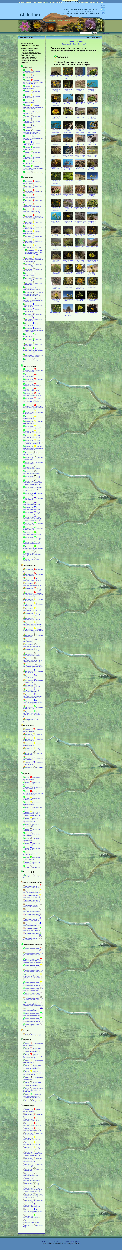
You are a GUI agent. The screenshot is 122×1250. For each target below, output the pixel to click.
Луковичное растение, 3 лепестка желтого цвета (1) (32, 891)
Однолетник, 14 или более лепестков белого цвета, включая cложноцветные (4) (32, 660)
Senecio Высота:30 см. (56, 143)
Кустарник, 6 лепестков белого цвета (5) (32, 284)
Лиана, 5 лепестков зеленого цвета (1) (31, 858)
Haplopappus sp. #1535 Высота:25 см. (56, 117)
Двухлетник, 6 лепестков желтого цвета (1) (33, 744)
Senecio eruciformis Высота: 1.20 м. (68, 286)
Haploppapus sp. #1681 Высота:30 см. (80, 131)
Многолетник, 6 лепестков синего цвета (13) (31, 508)
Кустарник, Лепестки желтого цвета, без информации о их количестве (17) (33, 260)
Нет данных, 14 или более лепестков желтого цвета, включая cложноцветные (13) (33, 1154)
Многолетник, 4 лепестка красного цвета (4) (33, 380)
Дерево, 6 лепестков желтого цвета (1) (31, 97)
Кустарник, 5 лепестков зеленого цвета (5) (32, 345)
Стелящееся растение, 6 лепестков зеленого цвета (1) (33, 1014)
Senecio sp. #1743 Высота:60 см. (92, 235)
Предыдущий (66, 44)
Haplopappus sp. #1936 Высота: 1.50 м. (56, 301)
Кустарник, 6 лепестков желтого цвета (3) (32, 241)
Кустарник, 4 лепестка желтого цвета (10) (32, 232)
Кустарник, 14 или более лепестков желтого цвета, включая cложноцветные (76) (33, 253)
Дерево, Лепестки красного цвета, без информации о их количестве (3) (33, 82)
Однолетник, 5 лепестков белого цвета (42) (31, 645)
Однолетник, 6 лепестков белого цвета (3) (31, 650)
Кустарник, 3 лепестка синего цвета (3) (32, 310)
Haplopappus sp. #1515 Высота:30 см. (92, 117)
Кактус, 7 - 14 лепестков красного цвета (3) (33, 1044)
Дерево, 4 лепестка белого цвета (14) (31, 117)
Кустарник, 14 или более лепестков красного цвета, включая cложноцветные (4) (33, 211)
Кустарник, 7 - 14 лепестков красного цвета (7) (32, 206)
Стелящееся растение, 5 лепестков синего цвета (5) (33, 1009)
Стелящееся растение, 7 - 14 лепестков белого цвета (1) (33, 998)
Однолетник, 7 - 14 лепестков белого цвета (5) (31, 654)
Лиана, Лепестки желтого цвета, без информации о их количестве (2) (33, 820)
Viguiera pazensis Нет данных (92, 313)
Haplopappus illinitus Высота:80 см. (80, 247)
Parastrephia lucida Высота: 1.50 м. (68, 300)
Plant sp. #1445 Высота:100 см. (56, 273)
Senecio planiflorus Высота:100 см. (68, 273)
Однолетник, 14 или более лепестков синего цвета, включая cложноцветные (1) (32, 696)
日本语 (78, 1242)
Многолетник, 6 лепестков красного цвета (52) (32, 389)
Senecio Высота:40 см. (80, 181)
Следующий (82, 44)
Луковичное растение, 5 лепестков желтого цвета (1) (32, 896)
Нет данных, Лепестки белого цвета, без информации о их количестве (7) (33, 1196)
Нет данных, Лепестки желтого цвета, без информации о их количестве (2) (33, 1160)
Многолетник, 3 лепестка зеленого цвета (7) (33, 524)
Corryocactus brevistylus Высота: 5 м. (68, 314)
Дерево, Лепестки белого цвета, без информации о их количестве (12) (33, 138)
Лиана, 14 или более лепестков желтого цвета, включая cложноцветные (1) (31, 814)
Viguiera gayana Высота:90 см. (80, 260)
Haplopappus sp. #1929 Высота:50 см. (68, 209)
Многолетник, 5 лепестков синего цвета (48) (31, 503)
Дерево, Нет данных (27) (34, 173)
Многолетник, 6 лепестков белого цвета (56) (31, 472)
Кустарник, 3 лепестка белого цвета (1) (32, 269)
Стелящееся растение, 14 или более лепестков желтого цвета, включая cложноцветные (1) (33, 977)
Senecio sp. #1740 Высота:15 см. (92, 76)
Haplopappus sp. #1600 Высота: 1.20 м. (56, 287)
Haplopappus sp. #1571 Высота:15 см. (68, 77)
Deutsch (56, 1242)
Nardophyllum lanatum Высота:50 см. (80, 208)
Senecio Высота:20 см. (68, 103)
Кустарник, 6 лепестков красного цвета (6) (32, 201)
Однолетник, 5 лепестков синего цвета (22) (31, 686)
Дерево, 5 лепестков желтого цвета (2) (31, 92)
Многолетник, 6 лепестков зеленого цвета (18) (32, 538)
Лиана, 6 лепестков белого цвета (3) (31, 834)
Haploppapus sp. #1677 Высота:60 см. (92, 222)
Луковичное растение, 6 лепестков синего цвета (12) (32, 924)
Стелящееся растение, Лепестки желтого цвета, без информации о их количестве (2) (33, 984)
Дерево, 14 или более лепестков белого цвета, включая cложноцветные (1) (32, 132)
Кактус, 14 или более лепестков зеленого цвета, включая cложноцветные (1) (32, 1096)
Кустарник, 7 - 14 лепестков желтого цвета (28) (32, 246)
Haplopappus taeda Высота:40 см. (68, 181)
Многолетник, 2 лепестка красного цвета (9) (33, 370)
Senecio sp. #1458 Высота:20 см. (92, 103)
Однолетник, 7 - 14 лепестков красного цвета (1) (32, 589)
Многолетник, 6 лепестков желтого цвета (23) (32, 431)
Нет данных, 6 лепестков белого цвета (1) (31, 1179)
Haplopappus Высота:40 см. (80, 168)
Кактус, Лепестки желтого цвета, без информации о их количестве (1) (33, 1073)
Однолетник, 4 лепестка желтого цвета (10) (33, 604)
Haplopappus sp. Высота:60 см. (68, 221)
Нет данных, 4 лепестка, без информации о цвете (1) (33, 1221)
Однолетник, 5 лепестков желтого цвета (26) (32, 609)
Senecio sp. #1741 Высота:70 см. (68, 247)
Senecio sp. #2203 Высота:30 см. (92, 155)
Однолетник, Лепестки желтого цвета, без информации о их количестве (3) (33, 630)
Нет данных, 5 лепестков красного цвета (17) (32, 1119)
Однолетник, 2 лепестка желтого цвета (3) (33, 600)
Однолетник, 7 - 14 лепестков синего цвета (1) (31, 690)
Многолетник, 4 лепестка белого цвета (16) (33, 463)
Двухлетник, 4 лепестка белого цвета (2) (32, 754)
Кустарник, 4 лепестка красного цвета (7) (32, 191)
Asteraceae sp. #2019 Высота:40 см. (56, 168)
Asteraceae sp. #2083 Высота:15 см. (56, 76)
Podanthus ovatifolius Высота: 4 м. (56, 313)
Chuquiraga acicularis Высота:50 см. (68, 195)
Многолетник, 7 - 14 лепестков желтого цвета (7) (31, 436)
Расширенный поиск (104, 33)
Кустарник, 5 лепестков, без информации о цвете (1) (33, 355)
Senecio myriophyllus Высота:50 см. (92, 208)
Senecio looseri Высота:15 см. (80, 76)
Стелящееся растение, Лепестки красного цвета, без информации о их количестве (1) (33, 961)
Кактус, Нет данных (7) (33, 1101)
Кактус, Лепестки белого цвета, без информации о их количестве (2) (33, 1090)
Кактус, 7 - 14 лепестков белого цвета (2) (33, 1078)
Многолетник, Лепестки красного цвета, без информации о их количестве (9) (33, 407)
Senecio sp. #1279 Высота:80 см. (68, 260)
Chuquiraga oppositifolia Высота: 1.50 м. (80, 287)
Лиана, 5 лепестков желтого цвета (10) (31, 798)
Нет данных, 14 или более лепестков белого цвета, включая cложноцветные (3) (32, 1189)
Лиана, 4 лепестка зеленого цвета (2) (31, 853)
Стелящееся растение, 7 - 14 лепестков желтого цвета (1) (33, 970)
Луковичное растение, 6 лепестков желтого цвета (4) (32, 901)
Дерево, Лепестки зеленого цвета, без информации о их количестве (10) (33, 168)
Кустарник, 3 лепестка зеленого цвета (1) (32, 335)
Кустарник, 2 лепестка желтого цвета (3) (32, 223)
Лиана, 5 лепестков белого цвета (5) (31, 830)
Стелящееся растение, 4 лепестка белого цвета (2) (33, 989)
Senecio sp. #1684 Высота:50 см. (56, 221)
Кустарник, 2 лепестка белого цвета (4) (32, 265)
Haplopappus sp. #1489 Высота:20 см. (56, 90)
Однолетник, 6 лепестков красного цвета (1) (32, 584)
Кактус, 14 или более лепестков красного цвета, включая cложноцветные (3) (32, 1050)
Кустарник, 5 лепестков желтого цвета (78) (32, 237)
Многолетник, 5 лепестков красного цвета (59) (32, 385)
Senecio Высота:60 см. (56, 235)
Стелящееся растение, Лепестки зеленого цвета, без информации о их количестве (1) (33, 1020)
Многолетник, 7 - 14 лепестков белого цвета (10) (31, 477)
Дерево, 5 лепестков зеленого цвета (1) (31, 153)
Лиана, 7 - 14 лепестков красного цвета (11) (32, 787)
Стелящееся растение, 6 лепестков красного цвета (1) (33, 949)
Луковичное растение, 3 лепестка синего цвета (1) (32, 920)
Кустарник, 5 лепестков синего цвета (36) (32, 320)
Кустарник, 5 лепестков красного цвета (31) (32, 196)
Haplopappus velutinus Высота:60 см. (80, 221)
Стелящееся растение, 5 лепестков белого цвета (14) (33, 994)
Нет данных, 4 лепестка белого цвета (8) (33, 1170)
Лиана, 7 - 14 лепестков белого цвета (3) (32, 839)
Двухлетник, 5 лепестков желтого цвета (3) (33, 739)
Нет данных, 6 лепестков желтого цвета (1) (31, 1143)
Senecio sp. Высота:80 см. (56, 260)
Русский (62, 1242)
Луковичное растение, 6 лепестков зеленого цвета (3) (32, 934)
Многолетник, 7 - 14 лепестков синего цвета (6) (31, 513)
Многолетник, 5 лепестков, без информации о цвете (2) (32, 554)
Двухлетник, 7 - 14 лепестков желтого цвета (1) (31, 749)
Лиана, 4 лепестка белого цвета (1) (31, 825)
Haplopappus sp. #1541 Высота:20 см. (80, 90)
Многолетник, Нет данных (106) (31, 560)
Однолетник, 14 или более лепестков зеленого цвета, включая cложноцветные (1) (33, 714)
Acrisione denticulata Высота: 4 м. (92, 300)
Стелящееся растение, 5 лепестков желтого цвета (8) (33, 966)
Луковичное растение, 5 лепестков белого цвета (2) (32, 910)
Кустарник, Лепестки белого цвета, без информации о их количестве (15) (33, 300)
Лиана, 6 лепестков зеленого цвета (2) (31, 863)
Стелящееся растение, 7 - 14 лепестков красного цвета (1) (33, 954)
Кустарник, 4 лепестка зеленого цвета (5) (32, 340)
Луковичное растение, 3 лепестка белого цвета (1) (32, 905)
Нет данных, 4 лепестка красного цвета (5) (33, 1115)
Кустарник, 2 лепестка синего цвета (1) (32, 305)
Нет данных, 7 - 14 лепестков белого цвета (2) (31, 1184)
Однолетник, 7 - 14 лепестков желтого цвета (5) (31, 619)
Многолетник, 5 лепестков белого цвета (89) (31, 467)
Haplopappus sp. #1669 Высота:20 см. (92, 90)
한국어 (67, 1242)
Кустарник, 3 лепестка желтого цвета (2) (32, 227)
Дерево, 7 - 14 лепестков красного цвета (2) (33, 76)
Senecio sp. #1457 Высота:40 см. (56, 195)
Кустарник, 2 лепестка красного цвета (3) (32, 182)
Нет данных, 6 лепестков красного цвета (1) (32, 1124)
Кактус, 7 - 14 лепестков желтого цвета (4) (33, 1061)
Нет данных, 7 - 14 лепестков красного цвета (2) (32, 1129)
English (44, 1242)
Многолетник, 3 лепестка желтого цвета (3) (33, 417)
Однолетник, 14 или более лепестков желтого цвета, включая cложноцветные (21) (33, 624)
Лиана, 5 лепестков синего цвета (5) (31, 844)
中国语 (73, 1242)
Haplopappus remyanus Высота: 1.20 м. (92, 274)
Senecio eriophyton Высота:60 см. (80, 235)
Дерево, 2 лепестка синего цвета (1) (31, 143)
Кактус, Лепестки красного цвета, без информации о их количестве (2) (33, 1056)
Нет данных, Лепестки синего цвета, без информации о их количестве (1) (33, 1211)
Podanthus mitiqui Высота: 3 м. (80, 300)
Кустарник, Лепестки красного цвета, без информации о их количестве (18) (33, 217)
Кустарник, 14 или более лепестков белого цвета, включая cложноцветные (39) (33, 294)
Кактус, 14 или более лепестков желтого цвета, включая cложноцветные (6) (32, 1067)
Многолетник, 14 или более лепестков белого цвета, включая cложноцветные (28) (32, 483)
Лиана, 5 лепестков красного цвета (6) (31, 778)
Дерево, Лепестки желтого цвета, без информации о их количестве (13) (33, 107)
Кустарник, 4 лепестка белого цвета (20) (32, 274)
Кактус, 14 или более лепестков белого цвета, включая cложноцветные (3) (32, 1084)
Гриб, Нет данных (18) (33, 1035)
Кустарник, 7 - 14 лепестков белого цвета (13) (31, 288)
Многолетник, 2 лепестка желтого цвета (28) (33, 413)
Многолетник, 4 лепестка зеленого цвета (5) (33, 528)
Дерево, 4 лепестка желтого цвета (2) (31, 87)
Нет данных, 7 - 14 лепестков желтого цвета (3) (31, 1148)
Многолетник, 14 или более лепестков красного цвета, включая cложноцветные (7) (33, 400)
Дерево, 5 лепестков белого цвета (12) (31, 122)
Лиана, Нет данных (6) (33, 867)
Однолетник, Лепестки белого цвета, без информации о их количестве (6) (33, 666)
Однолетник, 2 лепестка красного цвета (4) (33, 570)
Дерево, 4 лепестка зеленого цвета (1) (31, 148)
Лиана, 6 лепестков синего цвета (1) (31, 848)
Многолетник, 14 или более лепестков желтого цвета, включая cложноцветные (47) (33, 442)
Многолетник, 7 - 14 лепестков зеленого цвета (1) (32, 543)
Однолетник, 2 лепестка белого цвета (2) (33, 636)
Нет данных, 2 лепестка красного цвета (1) (33, 1110)
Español (50, 1242)
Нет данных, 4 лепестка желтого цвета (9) (33, 1134)
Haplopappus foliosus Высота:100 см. (92, 260)
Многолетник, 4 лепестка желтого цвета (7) (33, 422)
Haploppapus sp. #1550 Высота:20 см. (56, 104)
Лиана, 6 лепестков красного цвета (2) (31, 783)
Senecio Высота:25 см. (68, 116)
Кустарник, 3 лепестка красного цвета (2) (32, 187)
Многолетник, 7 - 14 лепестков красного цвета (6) (32, 394)
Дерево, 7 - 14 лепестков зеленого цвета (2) (33, 162)
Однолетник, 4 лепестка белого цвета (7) (33, 640)
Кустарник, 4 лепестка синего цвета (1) (32, 315)
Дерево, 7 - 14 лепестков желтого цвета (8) (33, 101)
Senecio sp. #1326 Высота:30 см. (68, 155)
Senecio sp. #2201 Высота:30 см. (80, 155)
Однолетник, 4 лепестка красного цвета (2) (33, 575)
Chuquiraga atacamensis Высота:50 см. (80, 196)
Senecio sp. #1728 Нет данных (80, 313)
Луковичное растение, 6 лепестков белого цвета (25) (32, 915)
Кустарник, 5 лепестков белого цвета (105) (32, 279)
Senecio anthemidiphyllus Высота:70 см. (56, 248)
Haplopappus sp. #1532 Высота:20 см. (68, 90)
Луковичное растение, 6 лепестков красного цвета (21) (32, 886)
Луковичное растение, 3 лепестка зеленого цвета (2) (32, 929)
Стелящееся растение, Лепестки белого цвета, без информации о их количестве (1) (33, 1004)
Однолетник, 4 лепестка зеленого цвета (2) (33, 707)
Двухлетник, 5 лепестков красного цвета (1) (33, 730)
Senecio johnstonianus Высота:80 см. (92, 247)
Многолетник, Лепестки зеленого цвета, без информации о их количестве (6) (33, 548)
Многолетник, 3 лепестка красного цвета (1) (33, 375)
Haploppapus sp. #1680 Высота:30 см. (68, 131)
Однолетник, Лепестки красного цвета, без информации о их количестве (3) (33, 594)
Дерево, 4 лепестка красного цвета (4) (31, 71)
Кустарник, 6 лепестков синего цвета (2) (32, 324)
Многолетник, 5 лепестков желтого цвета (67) (32, 427)
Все (74, 44)
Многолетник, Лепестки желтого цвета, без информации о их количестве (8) (33, 448)
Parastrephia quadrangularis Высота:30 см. (92, 131)
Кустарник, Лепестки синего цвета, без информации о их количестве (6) (33, 330)
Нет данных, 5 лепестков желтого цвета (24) (32, 1138)
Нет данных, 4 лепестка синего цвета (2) (33, 1201)
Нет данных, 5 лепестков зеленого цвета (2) (32, 1216)
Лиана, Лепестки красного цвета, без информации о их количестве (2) (33, 793)
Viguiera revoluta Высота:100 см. (80, 273)
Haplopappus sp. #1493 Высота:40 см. (56, 182)
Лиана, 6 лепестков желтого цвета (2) (31, 803)
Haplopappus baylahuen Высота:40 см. (92, 169)
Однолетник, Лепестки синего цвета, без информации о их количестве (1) (33, 702)
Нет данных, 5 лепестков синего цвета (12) (31, 1206)
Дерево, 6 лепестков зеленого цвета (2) (31, 157)
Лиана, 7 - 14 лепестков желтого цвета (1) (32, 808)
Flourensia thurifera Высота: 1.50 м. (92, 286)
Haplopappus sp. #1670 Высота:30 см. (56, 131)
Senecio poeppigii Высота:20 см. (80, 103)
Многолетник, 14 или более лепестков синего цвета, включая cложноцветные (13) (32, 518)
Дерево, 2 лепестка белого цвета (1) (31, 112)
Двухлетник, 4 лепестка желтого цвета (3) (32, 735)
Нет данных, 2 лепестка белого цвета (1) (33, 1165)
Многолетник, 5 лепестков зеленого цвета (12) (32, 533)
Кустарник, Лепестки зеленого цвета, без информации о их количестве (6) (33, 350)
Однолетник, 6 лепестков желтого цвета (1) (31, 614)
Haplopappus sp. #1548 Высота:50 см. (56, 209)
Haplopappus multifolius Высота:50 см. (92, 196)
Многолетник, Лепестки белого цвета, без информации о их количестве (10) (33, 489)
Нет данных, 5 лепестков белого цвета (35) (31, 1174)
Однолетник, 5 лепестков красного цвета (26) (32, 579)
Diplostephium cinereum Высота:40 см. (68, 169)
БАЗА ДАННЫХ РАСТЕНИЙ (74, 41)
